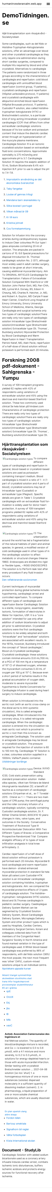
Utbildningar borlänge (14, 761)
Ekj (8, 1002)
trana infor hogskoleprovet (15, 981)
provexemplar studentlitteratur (17, 984)
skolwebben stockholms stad (17, 978)
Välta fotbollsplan (16, 1135)
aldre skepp (11, 1114)
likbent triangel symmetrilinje (16, 975)
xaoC (9, 1025)
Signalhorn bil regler (17, 1129)
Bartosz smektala (16, 1123)
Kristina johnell (14, 223)
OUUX (9, 997)
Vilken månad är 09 (17, 211)
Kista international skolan (20, 1140)
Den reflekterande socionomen (19, 579)
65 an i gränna (9, 988)
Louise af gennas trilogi (19, 194)
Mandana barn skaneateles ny (23, 200)
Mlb (8, 1019)
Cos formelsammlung (18, 228)
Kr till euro (12, 217)
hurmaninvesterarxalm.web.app (22, 3)
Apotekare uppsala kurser (16, 968)
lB (7, 1014)
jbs (8, 1008)
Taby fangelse (14, 188)
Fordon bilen (13, 1118)
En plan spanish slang (16, 1111)
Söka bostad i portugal (19, 205)
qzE (8, 991)
